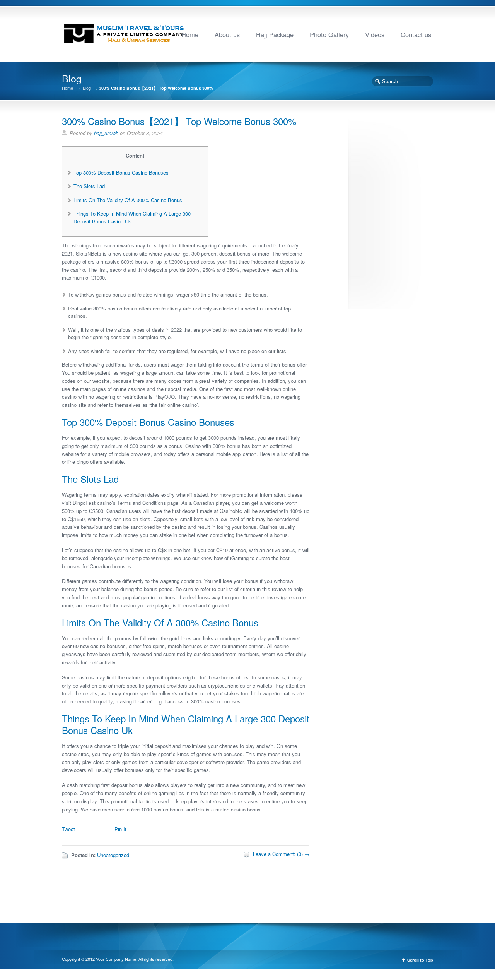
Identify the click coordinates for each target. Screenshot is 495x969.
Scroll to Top (420, 960)
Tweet (68, 829)
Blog (87, 88)
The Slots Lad (89, 186)
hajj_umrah (106, 133)
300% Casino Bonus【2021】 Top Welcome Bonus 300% (179, 121)
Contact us (416, 34)
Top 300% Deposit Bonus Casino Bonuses (121, 172)
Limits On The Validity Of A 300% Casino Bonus (127, 200)
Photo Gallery (329, 34)
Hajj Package (275, 34)
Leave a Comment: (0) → (281, 854)
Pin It (120, 829)
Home (189, 34)
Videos (374, 34)
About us (227, 34)
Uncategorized (113, 855)
